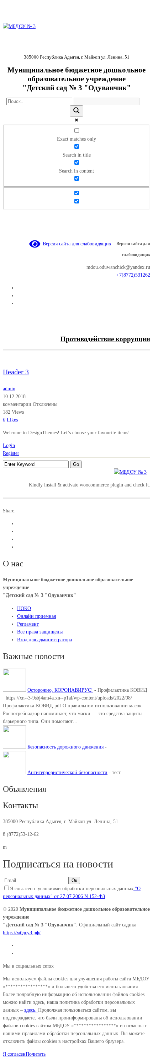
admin (9, 388)
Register (11, 453)
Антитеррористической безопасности (67, 772)
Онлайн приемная (36, 616)
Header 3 (16, 372)
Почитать (36, 1054)
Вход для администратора (44, 639)
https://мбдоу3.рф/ (22, 932)
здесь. (31, 1010)
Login (9, 445)
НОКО (24, 608)
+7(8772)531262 (133, 275)
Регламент (28, 624)
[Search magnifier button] (76, 110)
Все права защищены (40, 632)
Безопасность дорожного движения (65, 747)
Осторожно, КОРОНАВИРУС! (60, 690)
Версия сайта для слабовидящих (75, 243)
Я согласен (14, 1054)
